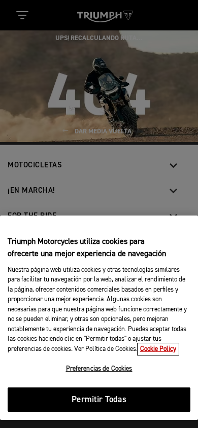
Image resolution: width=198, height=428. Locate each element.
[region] (99, 318)
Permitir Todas (99, 400)
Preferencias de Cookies (99, 369)
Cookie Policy (158, 349)
